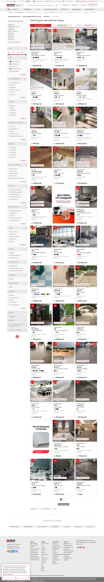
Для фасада (14, 173)
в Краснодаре (61, 575)
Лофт (12, 241)
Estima (10, 36)
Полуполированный (16, 189)
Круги (12, 295)
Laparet (43, 547)
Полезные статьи (68, 545)
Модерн (13, 239)
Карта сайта (66, 549)
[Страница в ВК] (11, 551)
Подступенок (14, 129)
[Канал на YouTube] (8, 551)
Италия (12, 105)
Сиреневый (15, 64)
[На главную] (16, 541)
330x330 (13, 152)
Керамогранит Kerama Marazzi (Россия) (83, 211)
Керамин (10, 29)
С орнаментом (14, 305)
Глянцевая (13, 213)
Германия (13, 110)
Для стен (13, 171)
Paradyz (10, 38)
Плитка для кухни (34, 554)
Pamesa (10, 34)
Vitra (42, 565)
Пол (12, 131)
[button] (50, 51)
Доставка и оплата (51, 9)
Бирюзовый (15, 71)
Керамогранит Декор (16, 136)
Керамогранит (33, 550)
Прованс (13, 234)
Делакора (43, 549)
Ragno (42, 568)
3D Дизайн (27, 9)
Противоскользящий (16, 192)
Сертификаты (55, 545)
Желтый (14, 66)
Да (11, 279)
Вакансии (54, 563)
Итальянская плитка (35, 558)
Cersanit (10, 28)
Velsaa (42, 563)
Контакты (64, 9)
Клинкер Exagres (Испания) (59, 93)
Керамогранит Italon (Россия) (58, 290)
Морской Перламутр (16, 270)
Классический (14, 236)
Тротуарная (14, 199)
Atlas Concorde (12, 31)
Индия (12, 108)
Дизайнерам (76, 9)
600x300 (13, 157)
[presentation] (9, 61)
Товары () (61, 25)
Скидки (54, 550)
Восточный (13, 231)
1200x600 (13, 155)
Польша (13, 112)
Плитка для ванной (34, 549)
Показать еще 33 (63, 504)
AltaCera (43, 552)
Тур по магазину (69, 1)
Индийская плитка (34, 559)
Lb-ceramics (44, 559)
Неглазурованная (15, 197)
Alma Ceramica (44, 554)
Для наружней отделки (17, 178)
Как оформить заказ (68, 547)
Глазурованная (15, 194)
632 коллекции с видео (40, 1)
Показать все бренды (14, 42)
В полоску (13, 302)
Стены (12, 126)
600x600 (13, 147)
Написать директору (69, 550)
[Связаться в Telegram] (77, 1)
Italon (9, 33)
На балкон (13, 168)
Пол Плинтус (14, 133)
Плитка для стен (34, 556)
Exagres (10, 24)
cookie (13, 566)
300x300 (13, 150)
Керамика (13, 266)
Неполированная (15, 218)
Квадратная (14, 257)
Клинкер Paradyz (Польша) (36, 171)
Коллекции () (40, 25)
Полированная (14, 220)
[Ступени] (41, 438)
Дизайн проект (67, 543)
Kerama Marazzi (12, 26)
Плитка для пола (34, 552)
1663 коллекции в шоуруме (55, 1)
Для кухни (13, 176)
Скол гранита (14, 297)
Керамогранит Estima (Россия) (35, 290)
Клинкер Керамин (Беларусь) (36, 328)
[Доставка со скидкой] (63, 204)
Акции (38, 9)
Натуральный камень (16, 268)
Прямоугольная (15, 255)
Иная (12, 253)
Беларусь (13, 115)
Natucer (10, 39)
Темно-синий (16, 61)
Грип (12, 215)
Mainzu (43, 567)
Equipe (42, 570)
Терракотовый (16, 68)
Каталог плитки (33, 543)
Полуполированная (16, 211)
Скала (12, 300)
